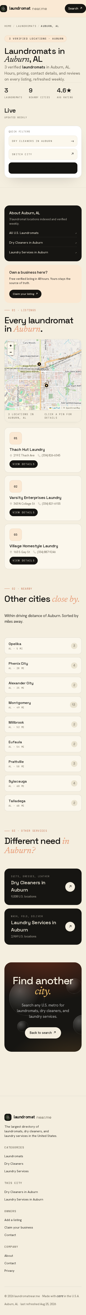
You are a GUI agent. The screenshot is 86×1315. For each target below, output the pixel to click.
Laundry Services (16, 1171)
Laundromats (26, 26)
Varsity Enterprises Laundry (35, 497)
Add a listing (13, 1220)
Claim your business (18, 1227)
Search (75, 8)
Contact (10, 1235)
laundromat (28, 8)
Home (8, 26)
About (8, 1256)
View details (24, 464)
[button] (46, 385)
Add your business (43, 168)
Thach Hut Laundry (27, 449)
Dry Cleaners (13, 1164)
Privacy (9, 1271)
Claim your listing (25, 294)
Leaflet (55, 408)
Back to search (43, 1033)
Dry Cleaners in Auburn (21, 1192)
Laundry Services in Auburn (23, 1199)
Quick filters (19, 131)
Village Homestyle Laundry (33, 545)
